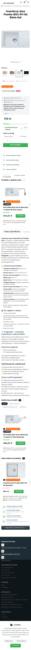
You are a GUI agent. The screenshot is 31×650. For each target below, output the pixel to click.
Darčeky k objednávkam (12, 164)
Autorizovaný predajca (12, 160)
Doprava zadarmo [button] (7, 86)
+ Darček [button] (7, 204)
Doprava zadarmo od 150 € (13, 155)
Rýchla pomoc (6, 560)
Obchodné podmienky (9, 594)
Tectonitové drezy (7, 572)
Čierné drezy (5, 570)
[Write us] (2, 557)
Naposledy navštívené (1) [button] (14, 528)
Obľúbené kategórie (9, 565)
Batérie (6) (23, 407)
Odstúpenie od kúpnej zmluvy (11, 607)
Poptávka (4, 587)
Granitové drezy (17, 6)
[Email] (2, 551)
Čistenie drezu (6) (14, 403)
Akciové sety (5, 575)
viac (5, 113)
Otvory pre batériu (11, 169)
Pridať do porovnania (23, 81)
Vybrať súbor (8, 136)
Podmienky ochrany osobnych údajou (14, 599)
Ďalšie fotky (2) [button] (15, 62)
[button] (27, 39)
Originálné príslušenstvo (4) (10, 407)
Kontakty (4, 617)
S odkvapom (26, 6)
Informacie (5, 592)
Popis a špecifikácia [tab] (12, 231)
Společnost (6, 612)
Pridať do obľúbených (10, 81)
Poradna (4, 582)
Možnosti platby (7, 602)
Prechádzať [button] (23, 136)
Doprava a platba (19, 175)
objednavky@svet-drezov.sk (10, 554)
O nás (3, 614)
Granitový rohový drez (8, 577)
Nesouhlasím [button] (21, 641)
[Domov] (8, 3)
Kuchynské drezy (8, 6)
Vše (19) (4, 403)
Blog (3, 585)
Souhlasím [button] (15, 645)
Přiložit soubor (8, 133)
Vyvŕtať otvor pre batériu (11, 128)
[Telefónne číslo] (2, 545)
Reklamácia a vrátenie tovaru (11, 604)
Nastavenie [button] (9, 641)
